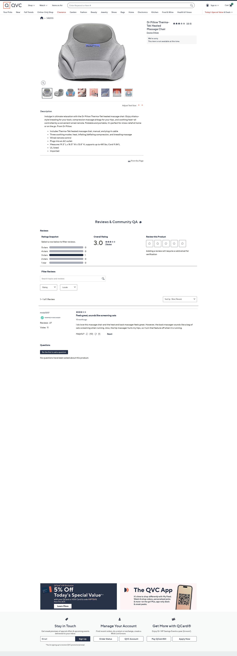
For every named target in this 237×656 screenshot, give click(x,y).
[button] (208, 5)
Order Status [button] (105, 638)
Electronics (143, 12)
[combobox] (128, 5)
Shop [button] (30, 5)
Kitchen (154, 12)
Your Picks (7, 12)
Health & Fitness (184, 12)
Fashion (83, 12)
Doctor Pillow (153, 32)
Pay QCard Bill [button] (159, 638)
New (18, 12)
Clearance (61, 12)
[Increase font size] (139, 105)
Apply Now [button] (184, 638)
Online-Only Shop (45, 12)
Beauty (94, 12)
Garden (73, 12)
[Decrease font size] (142, 105)
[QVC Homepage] (41, 18)
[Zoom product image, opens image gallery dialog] (42, 83)
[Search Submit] (191, 5)
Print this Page (137, 161)
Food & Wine (167, 12)
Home (131, 12)
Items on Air (57, 5)
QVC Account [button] (131, 638)
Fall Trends (28, 12)
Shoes (114, 12)
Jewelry (104, 12)
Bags (123, 12)
